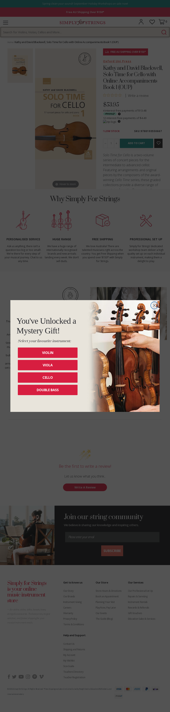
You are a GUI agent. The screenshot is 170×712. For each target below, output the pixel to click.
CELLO (47, 377)
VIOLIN (47, 352)
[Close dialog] (154, 305)
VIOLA (48, 365)
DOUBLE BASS (48, 390)
